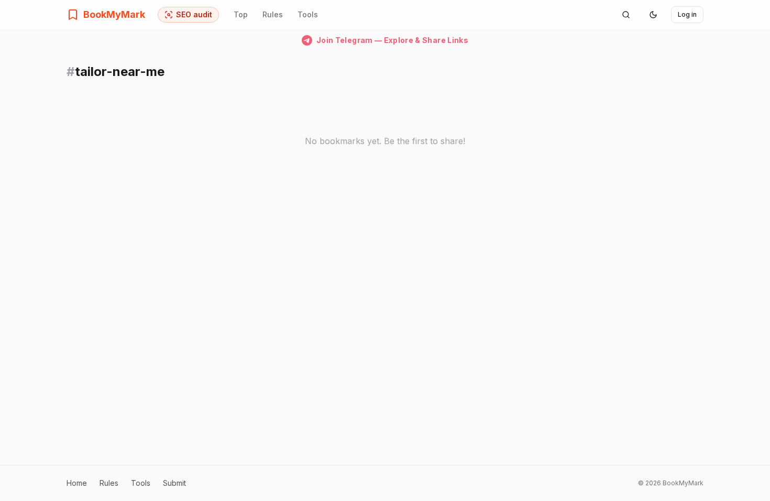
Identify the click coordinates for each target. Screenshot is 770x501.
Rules (272, 14)
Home (77, 482)
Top (241, 14)
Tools (308, 14)
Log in (687, 14)
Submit (174, 482)
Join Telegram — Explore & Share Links (392, 40)
